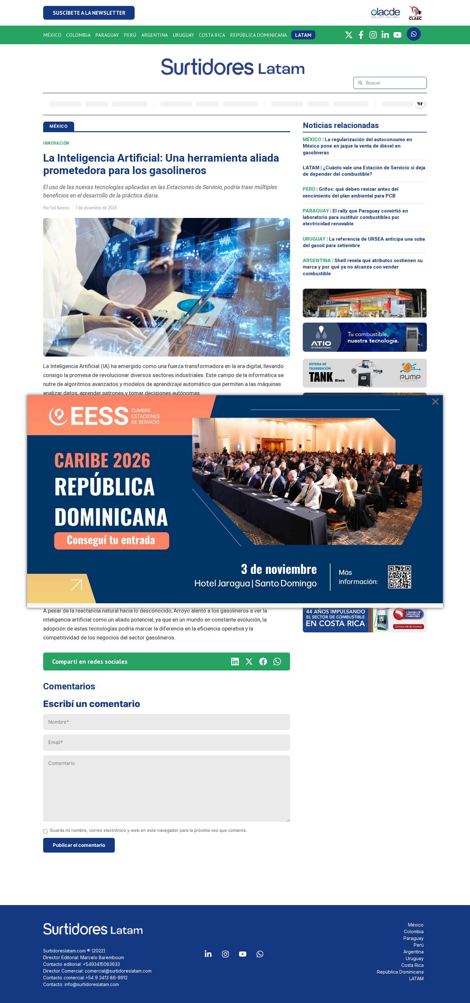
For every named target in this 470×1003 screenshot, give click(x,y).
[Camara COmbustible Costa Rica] (365, 630)
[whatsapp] (277, 661)
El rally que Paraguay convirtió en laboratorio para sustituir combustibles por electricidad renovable (355, 217)
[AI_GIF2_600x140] (365, 350)
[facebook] (263, 661)
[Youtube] (242, 954)
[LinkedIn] (385, 35)
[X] (349, 35)
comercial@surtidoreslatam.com (118, 971)
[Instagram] (373, 35)
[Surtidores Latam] (235, 72)
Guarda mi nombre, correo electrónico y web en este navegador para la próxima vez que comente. (148, 830)
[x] (249, 661)
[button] (89, 13)
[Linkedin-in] (208, 954)
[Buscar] (360, 83)
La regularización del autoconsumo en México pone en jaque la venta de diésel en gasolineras (357, 146)
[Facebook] (361, 35)
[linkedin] (235, 661)
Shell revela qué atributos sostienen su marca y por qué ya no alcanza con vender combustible (363, 267)
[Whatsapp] (260, 954)
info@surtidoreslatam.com (92, 984)
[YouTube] (397, 35)
